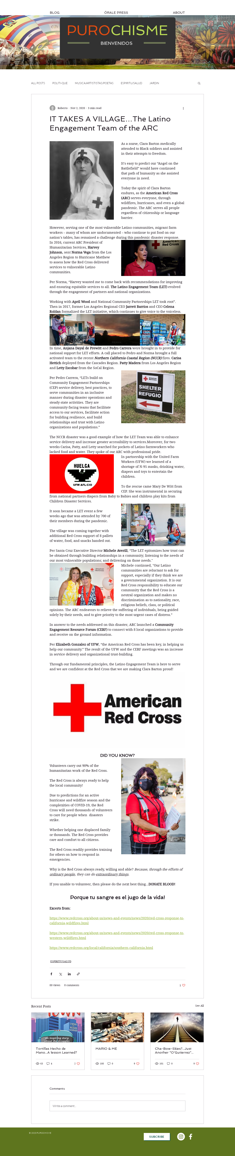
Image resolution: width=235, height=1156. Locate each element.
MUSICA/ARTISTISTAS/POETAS (94, 83)
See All (199, 1005)
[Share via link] (78, 974)
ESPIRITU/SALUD (131, 83)
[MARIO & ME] (117, 1027)
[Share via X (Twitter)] (60, 974)
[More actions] (183, 108)
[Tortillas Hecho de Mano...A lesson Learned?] (57, 1027)
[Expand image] (82, 180)
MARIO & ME (106, 1048)
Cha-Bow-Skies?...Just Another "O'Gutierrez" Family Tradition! (173, 1050)
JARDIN (154, 83)
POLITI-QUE (60, 83)
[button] (199, 83)
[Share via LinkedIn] (69, 974)
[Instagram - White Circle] (181, 1136)
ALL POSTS (38, 83)
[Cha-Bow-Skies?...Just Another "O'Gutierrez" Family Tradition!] (177, 1027)
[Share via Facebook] (51, 974)
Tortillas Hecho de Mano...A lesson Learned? (56, 1050)
